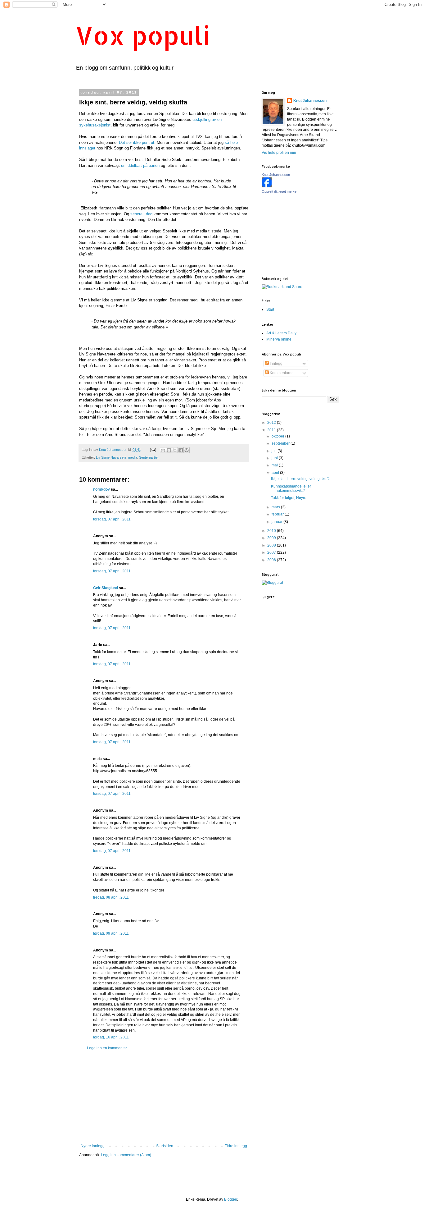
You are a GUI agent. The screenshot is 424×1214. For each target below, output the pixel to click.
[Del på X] (175, 450)
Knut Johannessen (310, 100)
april (276, 472)
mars (276, 507)
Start (270, 309)
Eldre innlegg (235, 1146)
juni (275, 458)
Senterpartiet (148, 457)
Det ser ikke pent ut (136, 142)
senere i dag (141, 214)
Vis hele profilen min (279, 152)
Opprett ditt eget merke (279, 191)
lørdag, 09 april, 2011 (111, 933)
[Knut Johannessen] (267, 186)
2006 (272, 560)
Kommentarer (281, 373)
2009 (272, 538)
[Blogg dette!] (169, 450)
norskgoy (101, 489)
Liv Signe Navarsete (111, 457)
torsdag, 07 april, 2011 (112, 519)
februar (278, 514)
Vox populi (142, 35)
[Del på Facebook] (181, 450)
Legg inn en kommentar (107, 1048)
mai (275, 465)
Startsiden (164, 1146)
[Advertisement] (163, 1097)
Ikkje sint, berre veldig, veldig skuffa (301, 479)
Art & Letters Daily (281, 333)
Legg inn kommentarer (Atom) (126, 1155)
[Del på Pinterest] (186, 450)
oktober (278, 436)
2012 (272, 422)
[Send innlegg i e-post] (153, 449)
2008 (272, 545)
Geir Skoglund (105, 588)
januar (277, 522)
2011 (272, 430)
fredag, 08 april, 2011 (111, 897)
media (132, 457)
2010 (272, 531)
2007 (272, 552)
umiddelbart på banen (140, 165)
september (281, 443)
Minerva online (278, 339)
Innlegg (275, 363)
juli (274, 451)
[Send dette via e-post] (163, 450)
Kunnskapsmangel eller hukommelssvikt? (291, 488)
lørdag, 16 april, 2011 (111, 1037)
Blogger (230, 1199)
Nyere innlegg (93, 1146)
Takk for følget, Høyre (288, 498)
